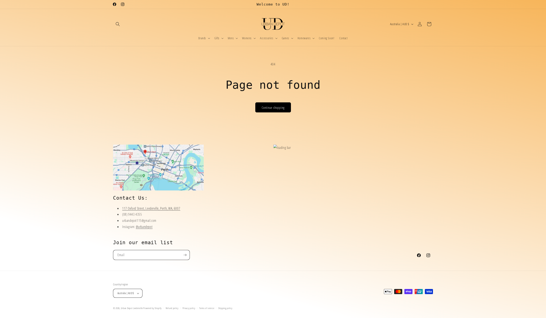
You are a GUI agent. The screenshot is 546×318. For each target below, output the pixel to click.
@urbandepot (144, 226)
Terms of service (206, 307)
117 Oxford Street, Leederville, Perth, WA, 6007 (151, 208)
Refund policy (172, 307)
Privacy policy (189, 307)
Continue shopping (273, 107)
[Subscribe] (185, 255)
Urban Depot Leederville (132, 308)
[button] (117, 24)
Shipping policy (225, 307)
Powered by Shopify (152, 308)
